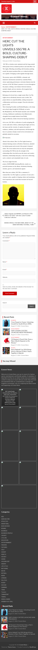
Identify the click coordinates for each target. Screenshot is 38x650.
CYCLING (4, 538)
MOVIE (3, 571)
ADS (2, 516)
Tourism (3, 592)
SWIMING (4, 587)
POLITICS (4, 580)
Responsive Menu (35, 1)
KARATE (3, 564)
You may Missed (9, 361)
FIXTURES (4, 547)
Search (5, 303)
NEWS (3, 575)
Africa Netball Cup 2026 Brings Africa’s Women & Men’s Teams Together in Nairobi (21, 351)
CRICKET (4, 535)
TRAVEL (3, 597)
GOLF (3, 549)
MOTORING (4, 568)
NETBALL (13, 347)
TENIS (3, 590)
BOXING (3, 528)
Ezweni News (16, 61)
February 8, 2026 (7, 61)
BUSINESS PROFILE (7, 533)
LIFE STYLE (4, 566)
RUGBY (3, 582)
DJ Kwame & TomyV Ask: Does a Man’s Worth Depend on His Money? (21, 341)
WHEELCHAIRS (5, 599)
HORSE (3, 559)
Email (5, 269)
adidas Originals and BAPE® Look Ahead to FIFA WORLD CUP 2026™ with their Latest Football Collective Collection (18, 215)
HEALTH (3, 554)
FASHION (4, 545)
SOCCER (3, 585)
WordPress (33, 647)
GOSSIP (3, 552)
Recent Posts (9, 317)
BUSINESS (13, 320)
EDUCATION (4, 540)
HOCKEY (3, 557)
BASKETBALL (5, 524)
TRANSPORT (5, 594)
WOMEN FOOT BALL (7, 601)
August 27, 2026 (15, 326)
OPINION (3, 578)
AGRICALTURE (5, 519)
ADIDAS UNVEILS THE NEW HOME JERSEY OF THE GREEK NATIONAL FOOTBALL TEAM (19, 223)
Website (5, 277)
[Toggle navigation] (3, 23)
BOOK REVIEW (5, 526)
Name (5, 262)
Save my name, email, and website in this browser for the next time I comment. (18, 287)
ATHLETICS (4, 521)
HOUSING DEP (5, 561)
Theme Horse (12, 647)
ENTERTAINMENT (8, 38)
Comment (6, 241)
